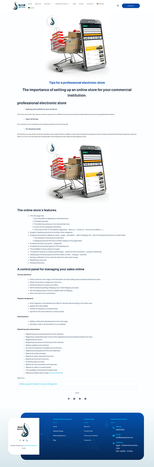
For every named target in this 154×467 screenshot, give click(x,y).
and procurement (55, 373)
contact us (90, 4)
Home (30, 4)
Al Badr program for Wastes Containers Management (38, 384)
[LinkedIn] (27, 440)
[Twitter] (23, 440)
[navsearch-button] (118, 6)
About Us (38, 4)
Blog (74, 4)
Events (81, 4)
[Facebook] (20, 440)
